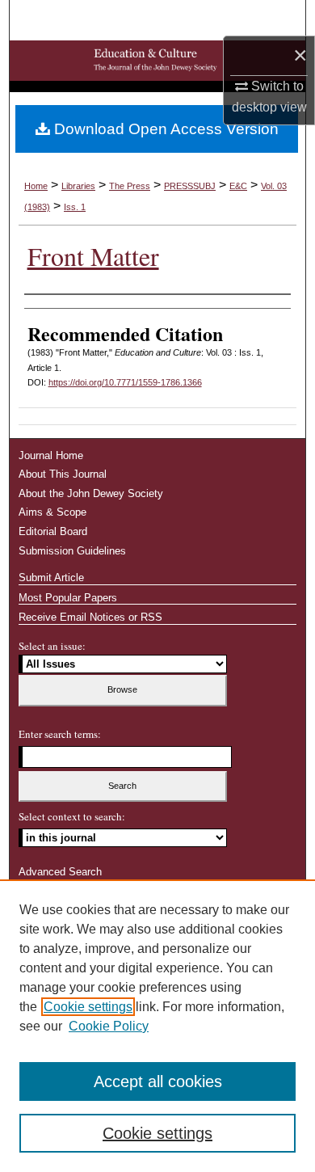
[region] (157, 1025)
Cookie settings (88, 1007)
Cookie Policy (109, 1026)
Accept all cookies (158, 1081)
